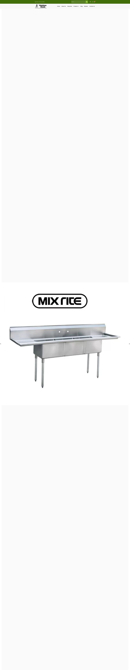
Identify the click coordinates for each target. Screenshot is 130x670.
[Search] (87, 2)
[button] (0, 343)
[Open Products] (78, 6)
